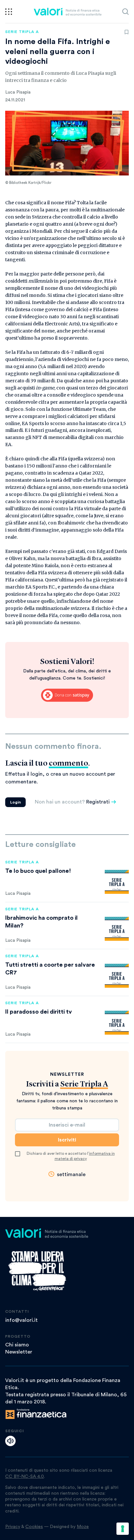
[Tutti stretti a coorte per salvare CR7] (117, 976)
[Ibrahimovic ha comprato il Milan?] (117, 929)
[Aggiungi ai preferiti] (126, 32)
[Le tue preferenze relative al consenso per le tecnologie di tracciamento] (122, 1529)
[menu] (8, 11)
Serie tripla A (22, 32)
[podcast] (10, 1441)
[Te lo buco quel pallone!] (117, 882)
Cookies (34, 1526)
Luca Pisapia (18, 92)
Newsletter (18, 1352)
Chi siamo (17, 1344)
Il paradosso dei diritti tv (38, 1012)
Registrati (98, 801)
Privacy (12, 1526)
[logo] (67, 12)
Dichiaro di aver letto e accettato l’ (71, 1156)
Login (15, 802)
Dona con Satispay (67, 695)
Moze (83, 1526)
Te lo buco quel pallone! (38, 871)
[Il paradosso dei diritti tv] (117, 1023)
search (125, 11)
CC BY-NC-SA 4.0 (24, 1476)
